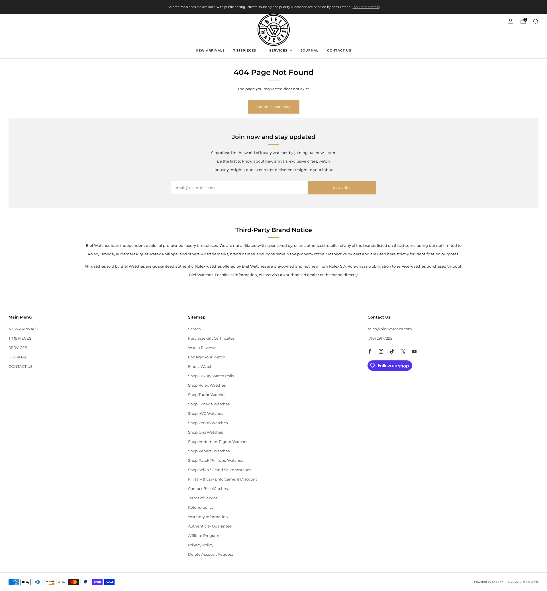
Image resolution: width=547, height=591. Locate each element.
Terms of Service (203, 498)
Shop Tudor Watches (207, 394)
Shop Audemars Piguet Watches (218, 441)
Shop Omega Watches (209, 404)
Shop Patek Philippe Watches (215, 460)
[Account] (510, 21)
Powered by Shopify (488, 582)
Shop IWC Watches (205, 413)
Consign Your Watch (206, 357)
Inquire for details (366, 7)
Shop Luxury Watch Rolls (211, 376)
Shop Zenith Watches (208, 422)
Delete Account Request (210, 554)
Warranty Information (208, 516)
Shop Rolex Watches (207, 385)
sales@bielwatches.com (390, 329)
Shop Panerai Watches (209, 451)
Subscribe (342, 188)
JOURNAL (310, 50)
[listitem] (273, 7)
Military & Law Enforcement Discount (222, 479)
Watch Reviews (202, 347)
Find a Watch (200, 366)
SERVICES (278, 50)
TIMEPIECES (244, 50)
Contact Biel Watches (208, 488)
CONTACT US (339, 50)
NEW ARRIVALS (210, 50)
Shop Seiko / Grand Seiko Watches (219, 469)
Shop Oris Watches (205, 432)
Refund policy (201, 507)
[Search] (535, 21)
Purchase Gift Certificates (211, 338)
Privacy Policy (200, 545)
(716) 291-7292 (380, 338)
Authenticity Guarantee (210, 526)
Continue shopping (273, 107)
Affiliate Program (203, 535)
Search (194, 329)
